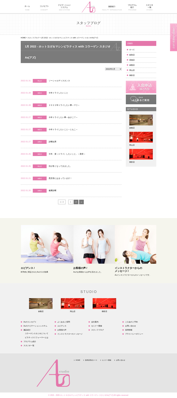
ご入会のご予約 (131, 322)
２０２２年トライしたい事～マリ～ (64, 105)
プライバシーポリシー (134, 334)
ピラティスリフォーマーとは (36, 337)
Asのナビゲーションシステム (35, 326)
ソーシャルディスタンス (59, 81)
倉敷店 (132, 65)
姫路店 (132, 55)
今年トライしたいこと (58, 93)
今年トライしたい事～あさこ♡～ (63, 117)
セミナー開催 (96, 326)
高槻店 (132, 60)
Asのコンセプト (30, 322)
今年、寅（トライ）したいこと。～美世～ (68, 154)
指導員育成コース (91, 360)
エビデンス (61, 326)
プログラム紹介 (30, 341)
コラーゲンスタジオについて (36, 333)
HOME (23, 38)
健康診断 (52, 190)
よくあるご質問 (63, 322)
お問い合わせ (130, 326)
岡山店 (132, 70)
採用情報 (128, 330)
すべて (132, 50)
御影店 (132, 75)
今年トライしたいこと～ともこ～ (63, 129)
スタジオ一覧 (29, 345)
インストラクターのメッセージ (70, 334)
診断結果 (52, 142)
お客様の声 (61, 330)
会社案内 (94, 322)
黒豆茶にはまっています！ (60, 178)
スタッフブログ (33, 38)
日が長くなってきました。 (60, 166)
